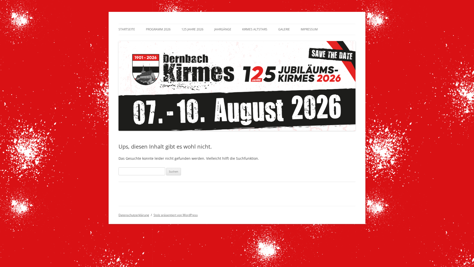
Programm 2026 (158, 29)
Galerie (284, 29)
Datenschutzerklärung (133, 215)
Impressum (309, 29)
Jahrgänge (222, 29)
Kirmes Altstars (254, 29)
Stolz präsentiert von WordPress (176, 215)
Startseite (126, 29)
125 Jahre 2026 (192, 29)
